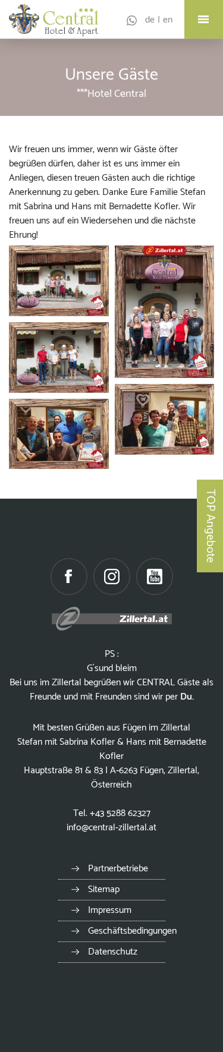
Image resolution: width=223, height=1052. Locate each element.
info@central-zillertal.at (111, 828)
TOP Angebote (210, 526)
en (167, 20)
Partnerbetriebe (118, 869)
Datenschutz (112, 952)
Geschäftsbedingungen (132, 931)
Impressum (109, 910)
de (150, 20)
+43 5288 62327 (120, 813)
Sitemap (104, 889)
